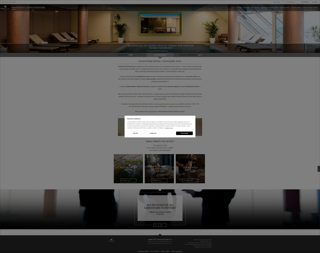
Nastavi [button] (135, 133)
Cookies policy (169, 128)
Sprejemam (184, 133)
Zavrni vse (153, 133)
